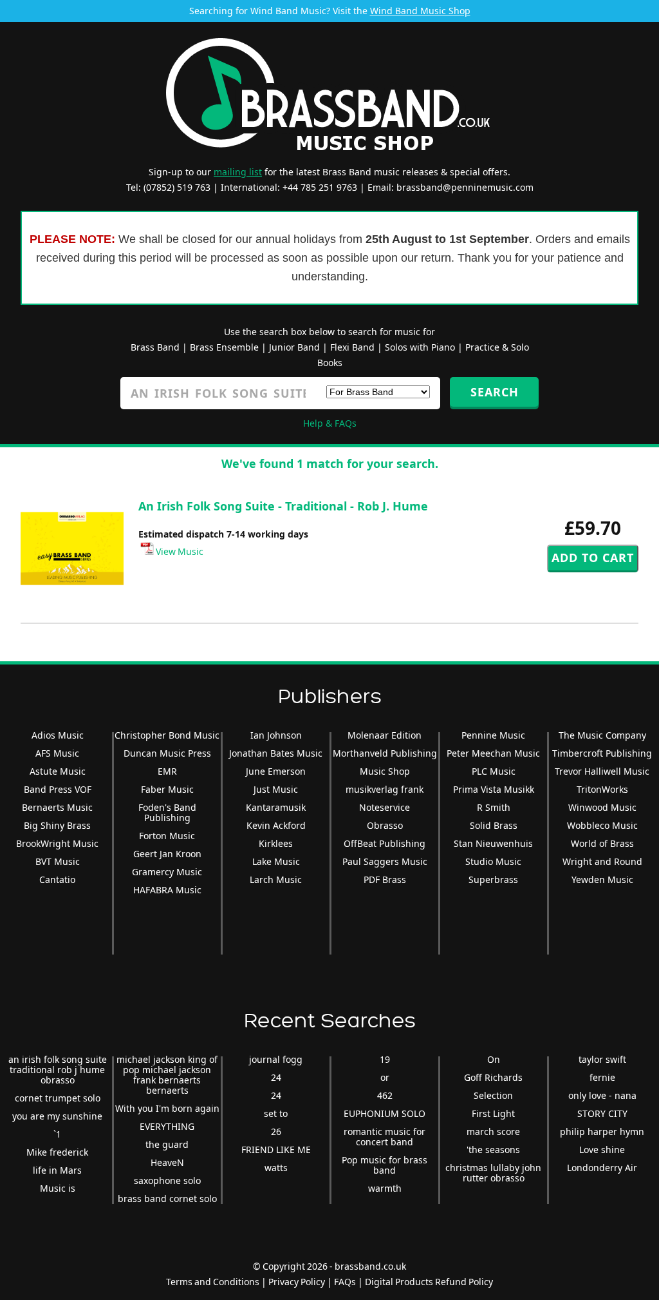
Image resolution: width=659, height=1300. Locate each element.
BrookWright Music (57, 843)
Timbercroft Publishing (602, 753)
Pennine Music (493, 735)
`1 (57, 1134)
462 (385, 1095)
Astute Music (58, 771)
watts (276, 1167)
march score (493, 1131)
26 (276, 1131)
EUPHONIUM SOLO (384, 1113)
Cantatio (57, 879)
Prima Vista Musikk (493, 789)
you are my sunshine (57, 1116)
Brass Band (155, 347)
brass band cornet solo (167, 1198)
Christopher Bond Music (167, 735)
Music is (57, 1188)
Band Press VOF (57, 789)
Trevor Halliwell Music (602, 771)
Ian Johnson (276, 735)
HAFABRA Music (167, 890)
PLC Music (493, 771)
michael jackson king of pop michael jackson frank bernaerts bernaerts (167, 1074)
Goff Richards (493, 1077)
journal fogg (275, 1059)
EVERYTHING (167, 1126)
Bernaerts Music (57, 807)
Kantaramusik (276, 807)
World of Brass (602, 843)
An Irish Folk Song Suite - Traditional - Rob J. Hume (283, 506)
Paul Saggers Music (384, 861)
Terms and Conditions (212, 1282)
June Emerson (276, 771)
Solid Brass (493, 825)
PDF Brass (385, 879)
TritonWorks (602, 789)
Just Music (276, 789)
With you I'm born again (167, 1108)
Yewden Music (602, 879)
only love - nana (602, 1095)
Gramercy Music (167, 872)
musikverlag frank (384, 789)
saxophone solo (167, 1180)
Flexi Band (352, 347)
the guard (167, 1144)
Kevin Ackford (276, 825)
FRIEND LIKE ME (276, 1149)
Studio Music (493, 861)
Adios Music (58, 735)
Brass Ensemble (224, 347)
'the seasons (493, 1149)
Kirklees (276, 843)
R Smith (493, 807)
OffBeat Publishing (384, 843)
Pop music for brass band (384, 1165)
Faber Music (167, 789)
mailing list (238, 172)
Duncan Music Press (167, 753)
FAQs (345, 1282)
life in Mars (57, 1170)
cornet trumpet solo (57, 1098)
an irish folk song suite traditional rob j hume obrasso (57, 1069)
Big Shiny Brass (57, 825)
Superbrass (493, 879)
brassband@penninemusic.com (465, 187)
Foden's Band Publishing (167, 812)
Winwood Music (602, 807)
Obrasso (385, 825)
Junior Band (294, 347)
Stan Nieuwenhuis (493, 843)
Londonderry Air (602, 1167)
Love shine (602, 1149)
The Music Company (602, 735)
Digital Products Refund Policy (429, 1282)
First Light (493, 1113)
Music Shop (385, 771)
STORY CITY (602, 1113)
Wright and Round (602, 861)
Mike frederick (57, 1152)
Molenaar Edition (385, 735)
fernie (602, 1077)
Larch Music (276, 879)
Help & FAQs (330, 423)
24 (276, 1077)
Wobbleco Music (602, 825)
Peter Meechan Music (493, 753)
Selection (493, 1095)
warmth (385, 1188)
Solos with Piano (420, 347)
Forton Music (167, 835)
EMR (167, 771)
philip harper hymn (602, 1131)
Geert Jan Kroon (167, 854)
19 (385, 1059)
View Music (178, 551)
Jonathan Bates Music (275, 753)
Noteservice (384, 807)
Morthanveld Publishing (385, 753)
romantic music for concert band (384, 1136)
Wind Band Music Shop (420, 11)
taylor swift (602, 1059)
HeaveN (167, 1162)
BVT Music (57, 861)
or (384, 1077)
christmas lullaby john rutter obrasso (493, 1172)
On (493, 1059)
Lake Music (276, 861)
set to (276, 1113)
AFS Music (57, 753)
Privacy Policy (296, 1282)
